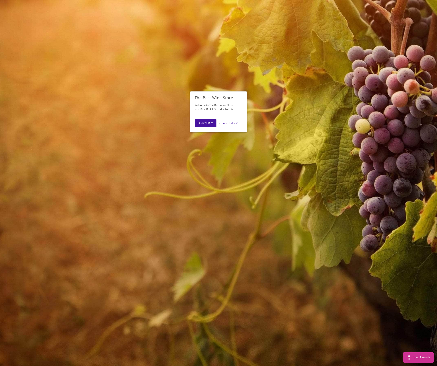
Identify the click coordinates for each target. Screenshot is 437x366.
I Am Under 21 (230, 123)
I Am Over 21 (206, 123)
